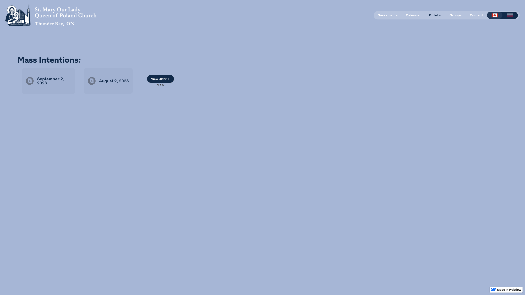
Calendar (413, 15)
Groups (456, 15)
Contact (476, 15)
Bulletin (435, 15)
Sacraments (388, 15)
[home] (51, 15)
